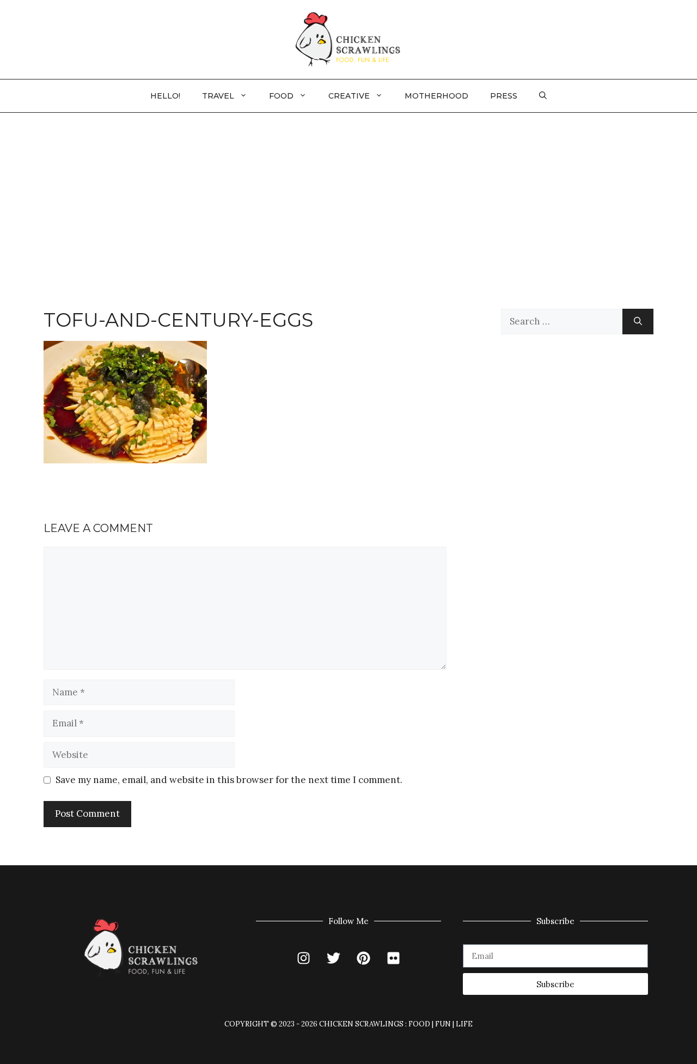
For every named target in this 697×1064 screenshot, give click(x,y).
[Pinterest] (363, 957)
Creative (349, 96)
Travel (218, 96)
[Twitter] (333, 957)
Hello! (165, 96)
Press (503, 96)
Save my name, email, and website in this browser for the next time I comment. (229, 780)
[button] (543, 96)
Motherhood (436, 96)
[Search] (637, 322)
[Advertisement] (348, 194)
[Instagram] (303, 957)
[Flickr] (393, 957)
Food (281, 96)
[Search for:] (561, 322)
